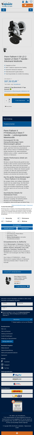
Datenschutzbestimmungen (19, 205)
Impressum (30, 205)
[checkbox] (3, 218)
